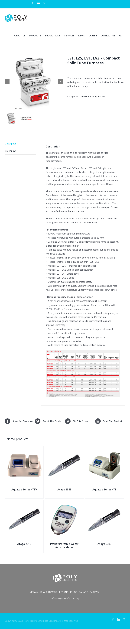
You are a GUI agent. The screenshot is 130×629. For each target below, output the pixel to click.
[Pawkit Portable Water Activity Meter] (64, 502)
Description (10, 143)
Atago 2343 (64, 489)
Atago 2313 (24, 544)
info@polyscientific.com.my (65, 598)
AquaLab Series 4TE (104, 489)
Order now (10, 150)
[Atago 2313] (24, 502)
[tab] (20, 143)
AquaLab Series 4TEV (24, 489)
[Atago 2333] (104, 502)
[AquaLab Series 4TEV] (24, 448)
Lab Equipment (97, 96)
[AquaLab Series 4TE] (104, 448)
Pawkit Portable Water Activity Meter (64, 545)
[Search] (120, 35)
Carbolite (84, 96)
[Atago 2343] (64, 448)
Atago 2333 (104, 544)
